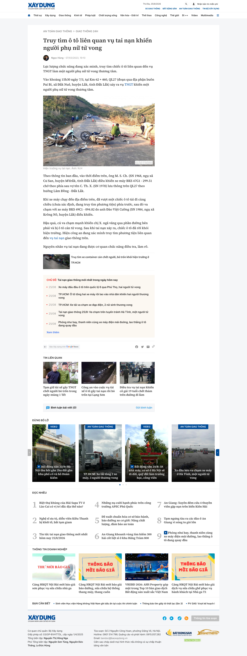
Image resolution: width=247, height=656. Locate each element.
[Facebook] (136, 347)
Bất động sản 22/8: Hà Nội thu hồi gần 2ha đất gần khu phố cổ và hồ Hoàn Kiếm (53, 472)
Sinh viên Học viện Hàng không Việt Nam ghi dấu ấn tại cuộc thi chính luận (96, 603)
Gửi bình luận (144, 407)
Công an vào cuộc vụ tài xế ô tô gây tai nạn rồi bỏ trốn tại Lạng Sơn (98, 391)
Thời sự (37, 15)
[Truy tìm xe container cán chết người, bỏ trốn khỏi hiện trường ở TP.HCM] (56, 261)
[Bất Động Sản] (179, 632)
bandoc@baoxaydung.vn (114, 638)
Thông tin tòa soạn (205, 618)
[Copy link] (153, 347)
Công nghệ (161, 15)
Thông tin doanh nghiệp (49, 549)
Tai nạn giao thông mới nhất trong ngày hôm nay (88, 280)
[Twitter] (142, 347)
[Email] (148, 347)
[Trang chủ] (29, 15)
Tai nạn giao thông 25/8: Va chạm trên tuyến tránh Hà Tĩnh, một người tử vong (103, 314)
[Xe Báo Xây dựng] (208, 632)
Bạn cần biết (41, 603)
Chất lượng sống (108, 15)
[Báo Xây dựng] (41, 6)
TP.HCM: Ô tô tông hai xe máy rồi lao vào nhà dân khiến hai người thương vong (103, 296)
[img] (99, 131)
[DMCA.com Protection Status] (192, 640)
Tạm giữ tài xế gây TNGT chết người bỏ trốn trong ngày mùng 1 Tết (60, 391)
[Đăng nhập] (194, 4)
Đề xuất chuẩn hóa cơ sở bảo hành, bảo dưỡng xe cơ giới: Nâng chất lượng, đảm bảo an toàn (125, 520)
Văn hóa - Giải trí (129, 15)
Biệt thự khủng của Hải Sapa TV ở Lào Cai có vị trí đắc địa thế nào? (62, 504)
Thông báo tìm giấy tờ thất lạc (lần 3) (162, 603)
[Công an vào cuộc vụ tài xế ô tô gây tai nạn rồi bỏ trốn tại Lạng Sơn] (98, 373)
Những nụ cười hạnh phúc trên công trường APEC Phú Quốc (126, 504)
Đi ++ (185, 15)
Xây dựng (50, 15)
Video (194, 15)
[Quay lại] (45, 347)
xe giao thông (152, 9)
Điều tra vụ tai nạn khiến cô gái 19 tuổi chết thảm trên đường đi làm (137, 391)
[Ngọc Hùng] (46, 58)
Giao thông (65, 15)
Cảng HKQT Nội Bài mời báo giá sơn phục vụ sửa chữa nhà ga (53, 586)
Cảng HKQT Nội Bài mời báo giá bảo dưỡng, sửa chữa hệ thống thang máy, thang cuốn (100, 588)
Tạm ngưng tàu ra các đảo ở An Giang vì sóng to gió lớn (185, 520)
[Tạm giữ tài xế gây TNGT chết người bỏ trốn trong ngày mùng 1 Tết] (60, 373)
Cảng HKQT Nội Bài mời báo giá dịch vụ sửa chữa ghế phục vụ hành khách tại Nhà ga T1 (193, 588)
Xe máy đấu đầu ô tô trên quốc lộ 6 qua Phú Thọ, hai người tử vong (99, 287)
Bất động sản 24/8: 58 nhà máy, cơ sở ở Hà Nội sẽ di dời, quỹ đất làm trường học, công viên (147, 472)
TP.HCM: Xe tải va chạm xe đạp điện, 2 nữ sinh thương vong (95, 304)
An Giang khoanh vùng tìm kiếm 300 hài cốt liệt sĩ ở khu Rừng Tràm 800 (127, 536)
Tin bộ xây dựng (211, 9)
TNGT (129, 84)
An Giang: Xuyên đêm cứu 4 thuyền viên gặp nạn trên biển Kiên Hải (188, 504)
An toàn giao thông (189, 9)
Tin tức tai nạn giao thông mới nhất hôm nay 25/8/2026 (63, 536)
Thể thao (147, 15)
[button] (119, 484)
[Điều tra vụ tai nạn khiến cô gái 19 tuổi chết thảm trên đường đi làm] (137, 373)
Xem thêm (53, 332)
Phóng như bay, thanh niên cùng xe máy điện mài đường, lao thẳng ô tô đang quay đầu (102, 324)
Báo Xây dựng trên (57, 347)
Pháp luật (90, 15)
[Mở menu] (217, 15)
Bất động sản (170, 9)
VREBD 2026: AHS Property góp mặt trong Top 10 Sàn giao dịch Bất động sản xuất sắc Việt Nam (146, 588)
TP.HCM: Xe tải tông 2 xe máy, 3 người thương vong (100, 476)
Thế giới (174, 15)
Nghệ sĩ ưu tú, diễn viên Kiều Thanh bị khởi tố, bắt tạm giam (63, 520)
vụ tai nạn (57, 238)
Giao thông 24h (87, 31)
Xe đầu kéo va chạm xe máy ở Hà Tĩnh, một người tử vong (193, 474)
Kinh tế (78, 15)
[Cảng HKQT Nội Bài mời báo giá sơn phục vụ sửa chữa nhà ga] (53, 566)
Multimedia (207, 15)
